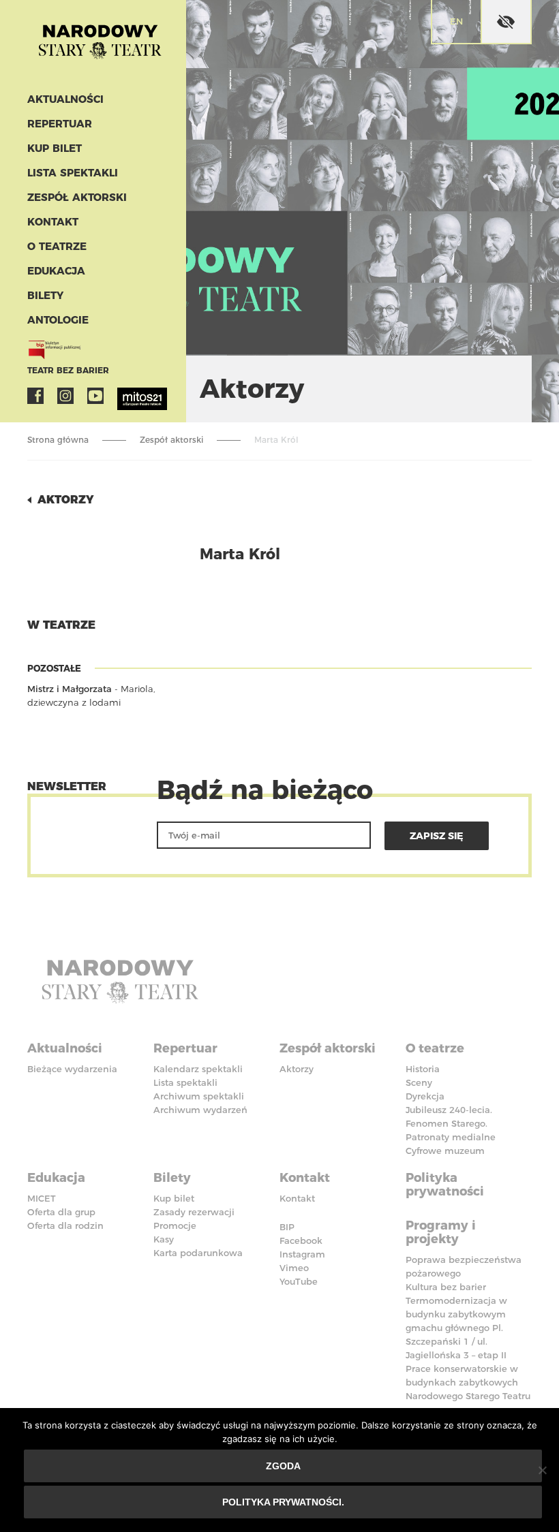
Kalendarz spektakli (198, 1068)
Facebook (35, 396)
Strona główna (58, 440)
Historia (423, 1068)
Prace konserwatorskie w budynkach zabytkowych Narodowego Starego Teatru (468, 1382)
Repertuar (59, 123)
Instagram (65, 396)
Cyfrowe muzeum (445, 1150)
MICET (41, 1198)
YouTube (95, 396)
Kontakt (52, 221)
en (456, 21)
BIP (287, 1226)
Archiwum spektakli (198, 1096)
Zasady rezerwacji (194, 1211)
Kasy (163, 1239)
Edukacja (56, 270)
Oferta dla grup (61, 1211)
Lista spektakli (72, 172)
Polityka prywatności (445, 1184)
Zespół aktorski (77, 197)
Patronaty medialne (451, 1136)
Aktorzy (65, 499)
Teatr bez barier (68, 370)
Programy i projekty (441, 1232)
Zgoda (283, 1465)
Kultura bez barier (446, 1286)
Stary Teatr (99, 44)
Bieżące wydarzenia (72, 1068)
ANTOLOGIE (58, 319)
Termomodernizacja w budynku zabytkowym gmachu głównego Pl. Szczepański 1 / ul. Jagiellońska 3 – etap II (456, 1327)
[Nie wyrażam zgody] (542, 1470)
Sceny (419, 1082)
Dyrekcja (425, 1096)
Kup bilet (54, 148)
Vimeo (294, 1267)
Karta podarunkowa (198, 1252)
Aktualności (65, 99)
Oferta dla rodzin (65, 1225)
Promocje (174, 1225)
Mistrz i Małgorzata (69, 688)
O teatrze (57, 246)
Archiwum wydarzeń (200, 1109)
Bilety (45, 295)
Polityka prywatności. (283, 1502)
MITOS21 (125, 396)
